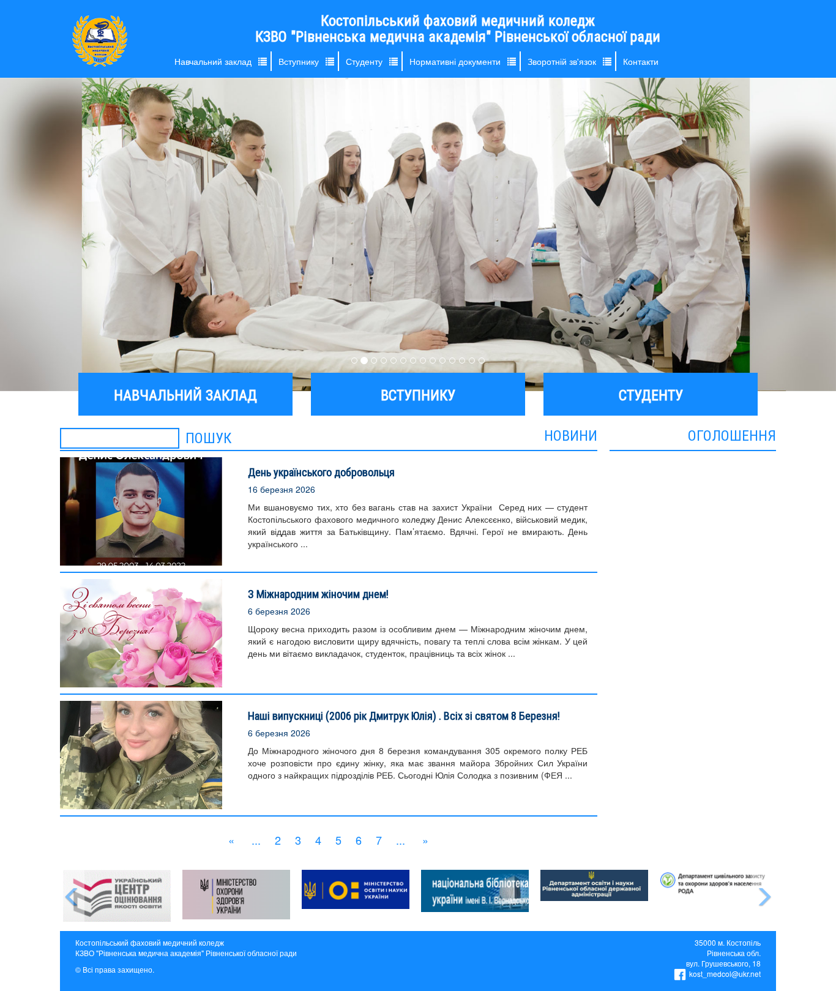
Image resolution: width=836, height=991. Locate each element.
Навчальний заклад (213, 61)
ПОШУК (208, 438)
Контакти (641, 61)
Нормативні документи (455, 61)
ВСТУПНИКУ (418, 395)
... (256, 840)
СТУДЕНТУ (651, 395)
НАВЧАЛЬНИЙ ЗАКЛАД (185, 395)
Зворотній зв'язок (562, 61)
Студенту (364, 61)
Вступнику (298, 61)
